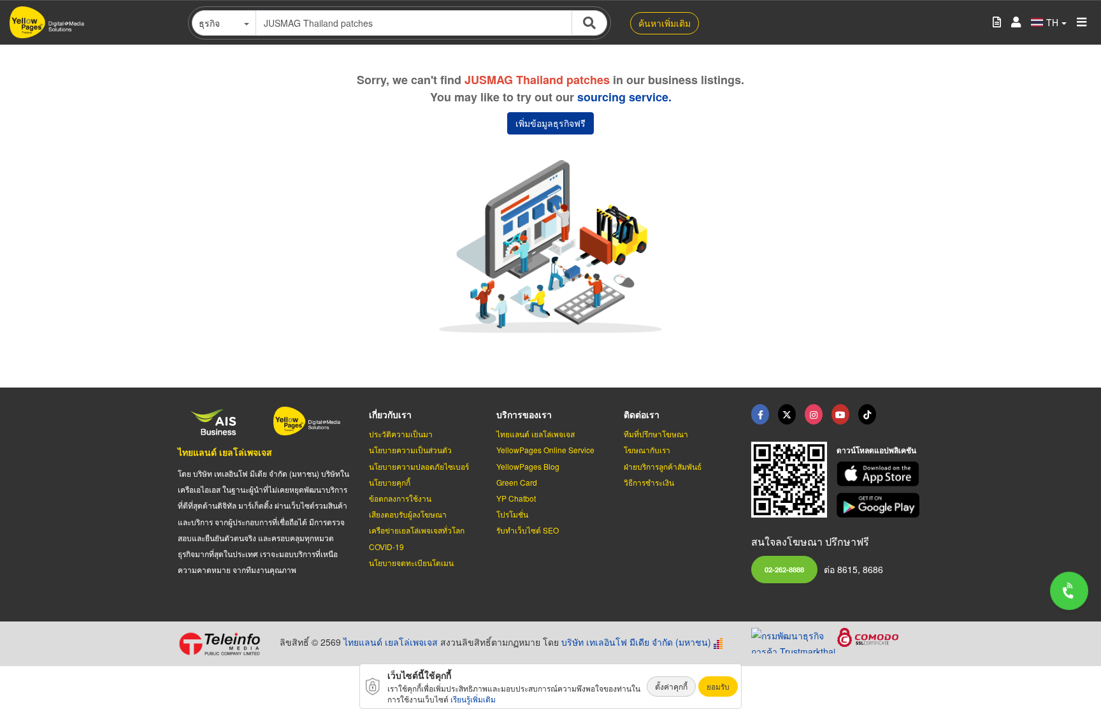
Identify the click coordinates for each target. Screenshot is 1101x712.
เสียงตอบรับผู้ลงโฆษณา (408, 514)
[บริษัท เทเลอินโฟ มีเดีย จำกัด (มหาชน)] (224, 643)
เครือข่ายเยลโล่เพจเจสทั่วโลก (416, 530)
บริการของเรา (524, 414)
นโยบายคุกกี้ (389, 482)
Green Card (516, 482)
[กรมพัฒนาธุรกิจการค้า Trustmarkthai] (794, 639)
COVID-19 (386, 546)
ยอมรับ (718, 686)
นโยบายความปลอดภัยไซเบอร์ (419, 466)
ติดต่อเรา (641, 414)
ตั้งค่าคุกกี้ (671, 686)
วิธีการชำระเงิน (649, 482)
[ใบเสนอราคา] (997, 23)
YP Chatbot (516, 498)
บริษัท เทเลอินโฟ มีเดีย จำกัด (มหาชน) (636, 642)
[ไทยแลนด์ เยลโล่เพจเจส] (787, 414)
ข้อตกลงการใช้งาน (400, 498)
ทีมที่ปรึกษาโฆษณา (656, 433)
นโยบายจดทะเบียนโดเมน (411, 562)
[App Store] (880, 473)
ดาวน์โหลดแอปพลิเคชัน (876, 450)
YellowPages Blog (527, 466)
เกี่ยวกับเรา (390, 414)
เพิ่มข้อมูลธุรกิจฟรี (550, 123)
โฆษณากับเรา (647, 449)
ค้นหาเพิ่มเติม (664, 23)
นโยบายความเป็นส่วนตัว (410, 449)
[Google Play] (880, 505)
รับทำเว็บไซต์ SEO (527, 530)
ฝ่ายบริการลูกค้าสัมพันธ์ (663, 466)
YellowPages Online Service (545, 449)
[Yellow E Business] (760, 414)
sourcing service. (624, 97)
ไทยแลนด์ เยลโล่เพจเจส (225, 452)
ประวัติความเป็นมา (401, 433)
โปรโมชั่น (512, 514)
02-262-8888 (784, 569)
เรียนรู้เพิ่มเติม (473, 699)
